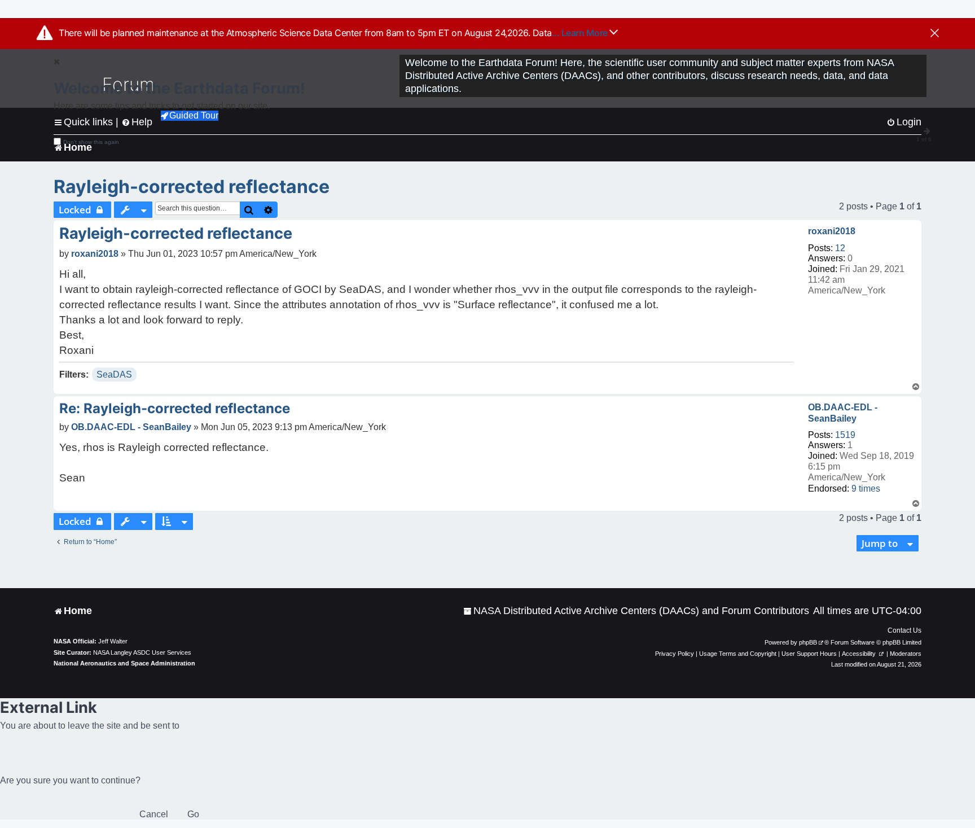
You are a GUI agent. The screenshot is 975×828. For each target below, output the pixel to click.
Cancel (153, 814)
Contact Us (904, 630)
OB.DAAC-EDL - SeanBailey (842, 412)
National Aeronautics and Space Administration (124, 663)
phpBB (808, 642)
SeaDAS (114, 374)
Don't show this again (91, 142)
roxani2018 (831, 231)
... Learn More (581, 32)
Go (193, 814)
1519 (845, 435)
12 (840, 248)
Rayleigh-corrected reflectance (192, 187)
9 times (865, 488)
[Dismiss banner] (934, 34)
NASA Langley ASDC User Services (142, 652)
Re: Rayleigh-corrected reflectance (174, 408)
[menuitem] (636, 611)
